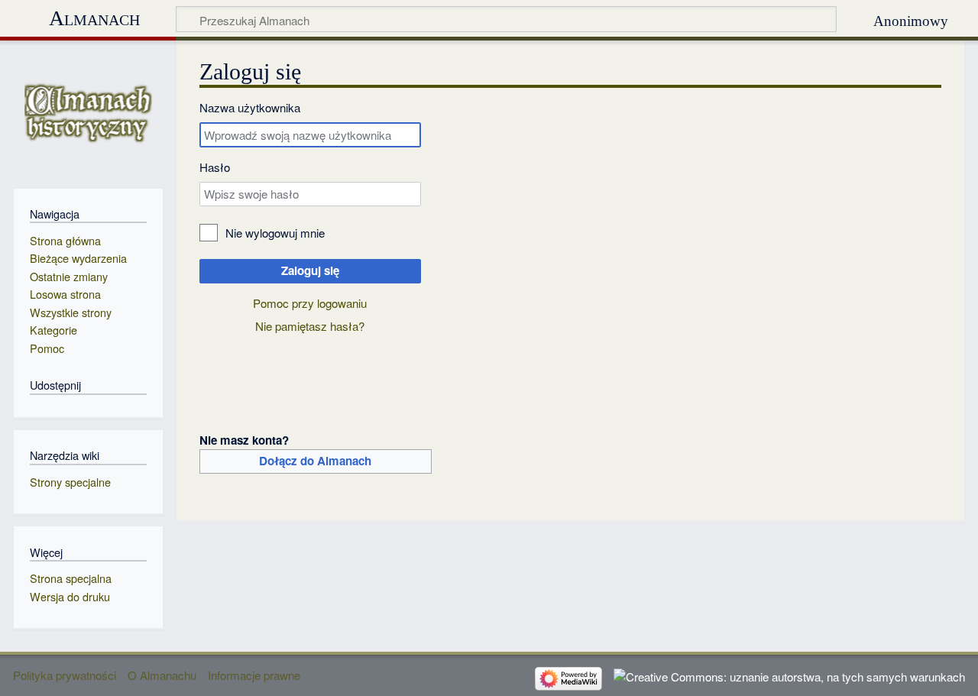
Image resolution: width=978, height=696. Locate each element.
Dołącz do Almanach (315, 460)
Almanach (94, 18)
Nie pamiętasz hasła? (309, 326)
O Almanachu (162, 675)
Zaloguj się (310, 270)
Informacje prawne (254, 675)
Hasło (214, 167)
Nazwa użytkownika (249, 107)
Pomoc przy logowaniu (310, 303)
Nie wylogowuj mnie (275, 233)
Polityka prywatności (64, 675)
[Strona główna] (88, 112)
